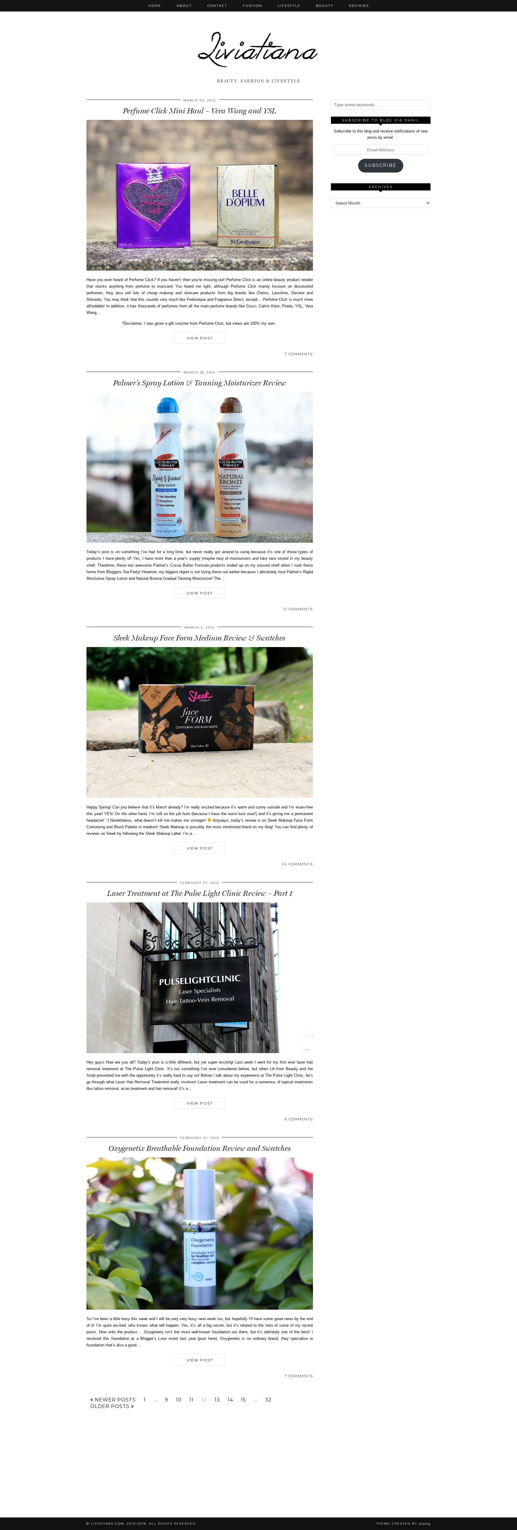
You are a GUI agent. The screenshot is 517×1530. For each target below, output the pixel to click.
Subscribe (380, 165)
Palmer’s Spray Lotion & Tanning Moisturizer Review (199, 383)
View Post (200, 338)
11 (191, 1400)
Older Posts (110, 1406)
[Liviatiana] (258, 38)
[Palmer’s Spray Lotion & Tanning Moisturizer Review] (199, 541)
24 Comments (297, 864)
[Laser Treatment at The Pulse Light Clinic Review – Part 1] (199, 1052)
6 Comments (299, 1119)
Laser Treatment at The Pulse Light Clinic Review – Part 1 (199, 893)
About (184, 6)
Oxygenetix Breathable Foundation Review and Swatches (200, 1148)
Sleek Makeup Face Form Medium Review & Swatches (199, 638)
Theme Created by (403, 1524)
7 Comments (299, 354)
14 (230, 1400)
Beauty (325, 6)
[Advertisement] (380, 304)
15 (243, 1400)
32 (268, 1400)
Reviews (359, 6)
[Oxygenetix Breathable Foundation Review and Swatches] (199, 1308)
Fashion (252, 6)
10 (179, 1400)
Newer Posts (114, 1400)
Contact (217, 6)
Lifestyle (289, 6)
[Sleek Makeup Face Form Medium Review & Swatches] (199, 796)
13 (217, 1400)
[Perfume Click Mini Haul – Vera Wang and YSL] (199, 269)
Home (154, 6)
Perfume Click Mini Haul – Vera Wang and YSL (199, 110)
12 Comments (298, 609)
